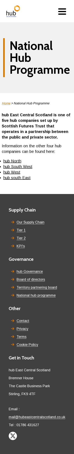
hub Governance (30, 272)
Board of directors (31, 279)
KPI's (21, 246)
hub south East (17, 178)
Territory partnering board (37, 287)
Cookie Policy (27, 345)
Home (6, 103)
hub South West (17, 166)
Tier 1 (21, 230)
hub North (12, 161)
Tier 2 (21, 238)
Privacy (22, 329)
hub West (11, 172)
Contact (23, 321)
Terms (21, 337)
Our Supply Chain (30, 222)
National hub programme (36, 295)
